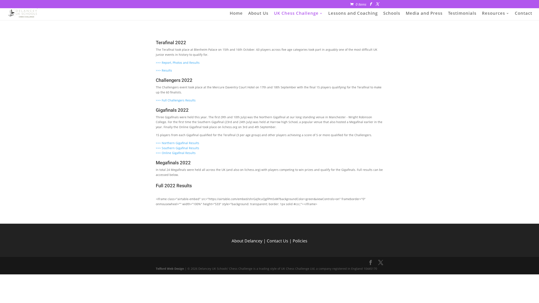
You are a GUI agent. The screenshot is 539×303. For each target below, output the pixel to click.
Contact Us (277, 241)
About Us (258, 14)
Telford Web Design (170, 269)
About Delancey (247, 241)
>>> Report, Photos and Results (178, 63)
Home (236, 14)
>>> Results (164, 70)
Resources (493, 14)
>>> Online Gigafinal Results (176, 153)
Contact (523, 14)
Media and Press (424, 14)
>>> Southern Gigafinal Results (177, 148)
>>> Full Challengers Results (176, 100)
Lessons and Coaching (353, 14)
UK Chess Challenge (296, 14)
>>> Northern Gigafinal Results (177, 143)
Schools (391, 14)
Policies (300, 241)
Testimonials (462, 14)
